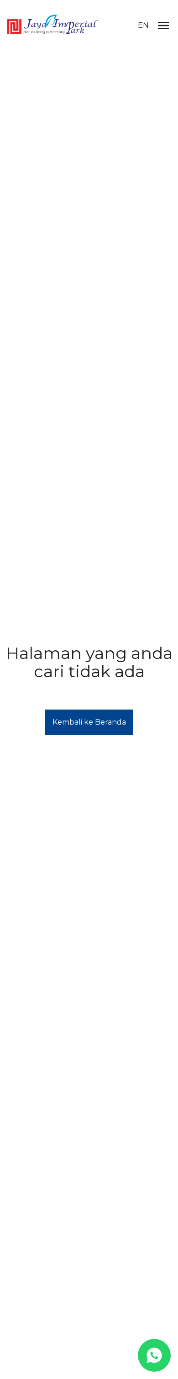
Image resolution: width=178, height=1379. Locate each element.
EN (143, 25)
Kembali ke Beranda (89, 722)
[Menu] (163, 25)
